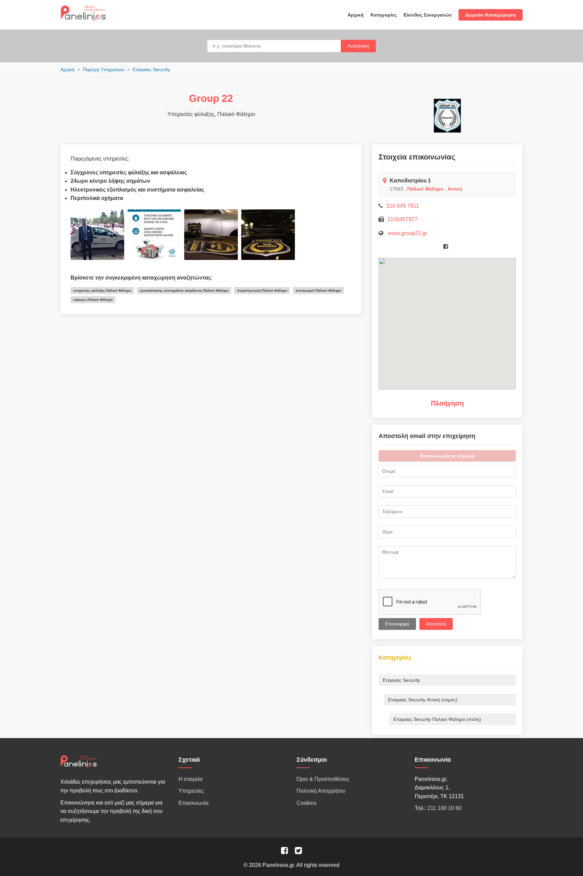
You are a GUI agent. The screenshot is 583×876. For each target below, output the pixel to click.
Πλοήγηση (447, 403)
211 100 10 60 (444, 808)
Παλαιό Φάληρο (425, 189)
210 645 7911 (402, 206)
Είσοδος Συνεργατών (428, 15)
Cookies (306, 803)
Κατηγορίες (383, 15)
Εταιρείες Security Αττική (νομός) (422, 699)
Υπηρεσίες (191, 791)
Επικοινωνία (193, 803)
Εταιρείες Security (151, 69)
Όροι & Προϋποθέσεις (323, 779)
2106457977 (402, 219)
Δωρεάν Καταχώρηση (490, 15)
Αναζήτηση (358, 46)
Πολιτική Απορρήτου (321, 791)
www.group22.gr (407, 233)
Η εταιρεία (190, 779)
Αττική (455, 189)
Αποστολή (436, 623)
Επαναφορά (397, 623)
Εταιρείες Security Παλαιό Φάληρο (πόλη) (437, 719)
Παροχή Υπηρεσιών (103, 69)
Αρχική (356, 15)
